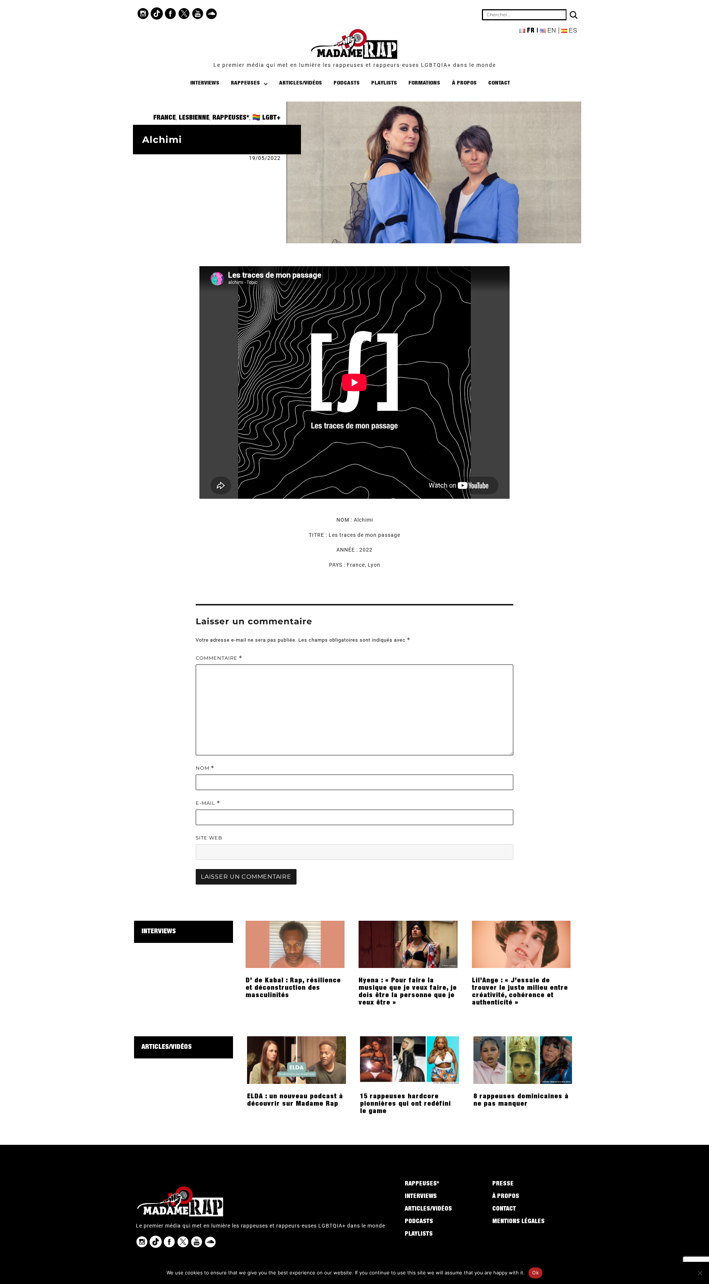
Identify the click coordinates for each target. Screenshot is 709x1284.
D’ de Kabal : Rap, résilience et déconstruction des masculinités (293, 988)
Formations (424, 83)
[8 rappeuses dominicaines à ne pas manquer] (522, 1060)
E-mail (208, 803)
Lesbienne (194, 118)
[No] (699, 1273)
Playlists (384, 83)
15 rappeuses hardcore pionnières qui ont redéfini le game (405, 1104)
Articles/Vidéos (300, 83)
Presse (503, 1184)
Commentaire (219, 658)
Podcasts (346, 83)
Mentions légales (518, 1222)
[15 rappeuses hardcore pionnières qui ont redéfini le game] (409, 1060)
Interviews (204, 83)
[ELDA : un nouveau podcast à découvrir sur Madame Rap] (296, 1060)
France (164, 118)
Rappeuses (245, 83)
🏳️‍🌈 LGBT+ (266, 118)
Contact (499, 83)
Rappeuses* (230, 118)
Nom (205, 768)
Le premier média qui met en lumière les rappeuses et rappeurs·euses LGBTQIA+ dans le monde (354, 65)
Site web (209, 838)
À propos (464, 83)
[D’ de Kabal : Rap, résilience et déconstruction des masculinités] (295, 944)
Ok (535, 1273)
